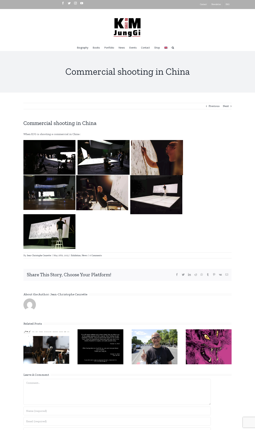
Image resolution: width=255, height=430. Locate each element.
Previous (214, 106)
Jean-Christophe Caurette (39, 255)
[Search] (173, 47)
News (84, 255)
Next (226, 106)
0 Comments (96, 255)
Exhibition (76, 255)
